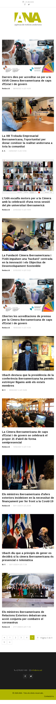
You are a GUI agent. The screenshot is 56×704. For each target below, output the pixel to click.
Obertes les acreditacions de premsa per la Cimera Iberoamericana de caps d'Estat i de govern (27, 320)
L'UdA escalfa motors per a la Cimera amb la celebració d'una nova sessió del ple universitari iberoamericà (26, 202)
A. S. (4, 151)
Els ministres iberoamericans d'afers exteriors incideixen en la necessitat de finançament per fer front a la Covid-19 (28, 498)
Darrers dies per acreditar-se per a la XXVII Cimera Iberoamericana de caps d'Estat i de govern (26, 81)
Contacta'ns (49, 696)
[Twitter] (29, 4)
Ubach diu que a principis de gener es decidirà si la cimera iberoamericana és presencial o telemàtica (28, 557)
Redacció (6, 88)
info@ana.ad (36, 670)
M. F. (4, 390)
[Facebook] (25, 4)
